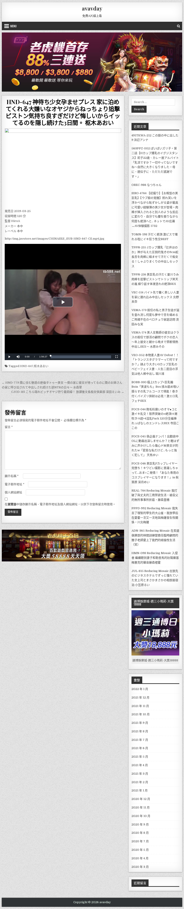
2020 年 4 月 (140, 858)
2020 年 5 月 (140, 849)
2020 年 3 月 (140, 866)
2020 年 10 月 (140, 816)
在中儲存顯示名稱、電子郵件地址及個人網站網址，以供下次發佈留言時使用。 (60, 504)
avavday (92, 8)
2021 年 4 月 (139, 765)
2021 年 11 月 (140, 706)
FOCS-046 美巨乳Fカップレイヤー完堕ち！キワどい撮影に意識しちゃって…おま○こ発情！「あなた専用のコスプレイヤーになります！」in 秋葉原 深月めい (155, 473)
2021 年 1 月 (139, 790)
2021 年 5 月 (139, 756)
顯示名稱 (12, 476)
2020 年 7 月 (140, 841)
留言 (9, 427)
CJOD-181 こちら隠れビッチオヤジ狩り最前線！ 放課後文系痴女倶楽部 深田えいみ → (67, 391)
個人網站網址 (13, 492)
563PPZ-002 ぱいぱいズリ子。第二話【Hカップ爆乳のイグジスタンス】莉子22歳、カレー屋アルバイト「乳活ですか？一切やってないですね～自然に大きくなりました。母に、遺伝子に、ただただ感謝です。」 (155, 162)
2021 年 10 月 (140, 714)
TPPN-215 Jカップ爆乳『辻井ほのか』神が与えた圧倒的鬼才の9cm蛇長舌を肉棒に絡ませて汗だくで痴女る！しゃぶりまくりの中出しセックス (154, 257)
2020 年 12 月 (140, 799)
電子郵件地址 (14, 484)
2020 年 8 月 (140, 832)
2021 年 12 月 (140, 697)
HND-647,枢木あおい (34, 366)
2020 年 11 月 (140, 807)
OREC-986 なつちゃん (146, 185)
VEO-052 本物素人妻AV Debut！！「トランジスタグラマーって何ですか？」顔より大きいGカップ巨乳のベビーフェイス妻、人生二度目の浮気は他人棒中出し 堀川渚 (155, 364)
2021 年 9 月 (139, 722)
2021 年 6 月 (139, 748)
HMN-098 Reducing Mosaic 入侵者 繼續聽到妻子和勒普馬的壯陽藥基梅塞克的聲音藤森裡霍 (155, 557)
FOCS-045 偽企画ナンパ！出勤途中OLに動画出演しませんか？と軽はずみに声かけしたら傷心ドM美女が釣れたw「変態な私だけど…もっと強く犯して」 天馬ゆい (155, 446)
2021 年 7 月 (139, 739)
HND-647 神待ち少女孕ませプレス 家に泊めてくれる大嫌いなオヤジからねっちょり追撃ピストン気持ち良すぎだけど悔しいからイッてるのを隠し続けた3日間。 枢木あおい (63, 112)
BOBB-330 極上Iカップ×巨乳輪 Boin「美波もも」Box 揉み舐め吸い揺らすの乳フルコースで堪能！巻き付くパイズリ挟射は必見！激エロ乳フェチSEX (155, 391)
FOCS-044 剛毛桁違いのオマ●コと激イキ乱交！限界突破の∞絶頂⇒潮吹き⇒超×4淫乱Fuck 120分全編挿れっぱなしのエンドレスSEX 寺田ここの (155, 419)
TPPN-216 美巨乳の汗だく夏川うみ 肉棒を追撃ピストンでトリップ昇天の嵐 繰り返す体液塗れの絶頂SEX (155, 279)
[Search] (178, 26)
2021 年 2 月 (139, 782)
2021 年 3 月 (139, 773)
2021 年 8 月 (139, 731)
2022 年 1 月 (139, 689)
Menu (13, 26)
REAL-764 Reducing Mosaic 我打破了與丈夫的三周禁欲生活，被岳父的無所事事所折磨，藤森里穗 (154, 495)
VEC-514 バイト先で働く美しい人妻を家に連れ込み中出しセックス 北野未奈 (155, 297)
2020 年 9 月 (140, 824)
